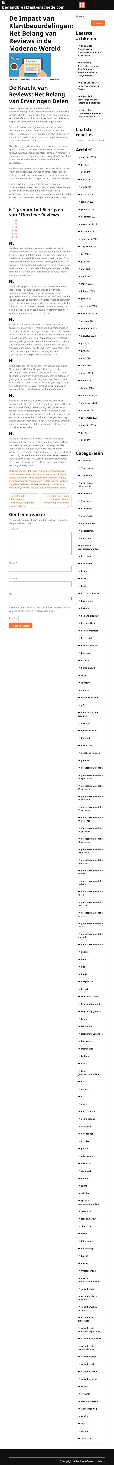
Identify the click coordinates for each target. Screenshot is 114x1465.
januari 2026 (87, 209)
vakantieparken (89, 1371)
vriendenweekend (90, 1401)
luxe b (84, 1063)
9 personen (86, 508)
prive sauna (87, 1156)
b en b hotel (87, 563)
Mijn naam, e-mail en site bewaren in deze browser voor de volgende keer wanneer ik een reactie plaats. (40, 609)
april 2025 (86, 276)
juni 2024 (85, 350)
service (34, 487)
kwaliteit (63, 480)
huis (83, 966)
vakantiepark (87, 1364)
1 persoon (86, 460)
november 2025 (89, 224)
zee (83, 1423)
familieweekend (89, 730)
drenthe (85, 690)
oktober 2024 (88, 320)
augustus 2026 (88, 157)
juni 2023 (85, 440)
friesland (85, 738)
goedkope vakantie (90, 752)
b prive (84, 586)
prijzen (84, 1148)
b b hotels (86, 556)
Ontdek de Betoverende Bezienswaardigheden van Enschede (22, 500)
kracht (54, 480)
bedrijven (35, 470)
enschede (86, 723)
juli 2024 (85, 343)
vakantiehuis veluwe (91, 1338)
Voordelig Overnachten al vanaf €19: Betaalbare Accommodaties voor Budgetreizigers (88, 69)
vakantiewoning (89, 1378)
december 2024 (89, 306)
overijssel (86, 1141)
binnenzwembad (89, 645)
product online (56, 484)
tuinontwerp (87, 1248)
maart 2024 (87, 373)
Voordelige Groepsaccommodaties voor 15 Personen (89, 113)
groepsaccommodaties (92, 944)
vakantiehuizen (88, 1356)
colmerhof (86, 682)
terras (84, 1233)
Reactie (13, 528)
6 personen (86, 493)
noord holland (88, 1118)
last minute (86, 1026)
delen (28, 474)
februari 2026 (88, 201)
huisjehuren (87, 981)
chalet (84, 675)
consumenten (16, 474)
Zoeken (80, 16)
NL (16, 220)
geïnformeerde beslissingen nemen (46, 477)
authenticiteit (22, 470)
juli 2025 (85, 254)
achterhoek (86, 515)
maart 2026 (87, 194)
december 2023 (89, 395)
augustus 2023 (88, 425)
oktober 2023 (88, 410)
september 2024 (89, 328)
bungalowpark (88, 667)
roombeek (86, 1170)
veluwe (84, 1386)
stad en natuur (88, 1218)
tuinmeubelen (88, 1241)
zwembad (86, 1438)
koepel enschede (89, 996)
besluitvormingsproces (53, 470)
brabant (85, 660)
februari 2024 (88, 380)
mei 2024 (86, 358)
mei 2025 (86, 268)
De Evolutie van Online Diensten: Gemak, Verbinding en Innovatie (57, 499)
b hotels (85, 571)
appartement (87, 530)
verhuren (85, 1393)
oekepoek (86, 1126)
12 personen (87, 468)
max (83, 1081)
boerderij (85, 653)
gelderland (86, 745)
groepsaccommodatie (92, 767)
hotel (47, 480)
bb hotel (85, 608)
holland (85, 951)
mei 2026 (86, 179)
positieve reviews (38, 484)
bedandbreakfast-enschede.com (33, 7)
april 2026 (86, 186)
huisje (84, 974)
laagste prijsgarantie (91, 1004)
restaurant (14, 487)
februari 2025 (88, 291)
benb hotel (86, 638)
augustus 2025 (88, 246)
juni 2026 (85, 172)
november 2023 (89, 402)
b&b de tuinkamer (90, 593)
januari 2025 (87, 298)
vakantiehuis (87, 1288)
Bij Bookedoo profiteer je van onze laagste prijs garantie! (89, 99)
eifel (83, 705)
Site (11, 594)
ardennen (86, 538)
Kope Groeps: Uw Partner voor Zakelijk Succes (88, 85)
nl (82, 1096)
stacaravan (86, 1211)
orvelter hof (87, 1133)
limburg (85, 1056)
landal (84, 1018)
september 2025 (89, 239)
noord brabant (88, 1111)
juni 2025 (85, 261)
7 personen (86, 501)
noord (84, 1104)
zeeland (85, 1431)
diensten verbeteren (42, 474)
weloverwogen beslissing (52, 487)
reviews (25, 487)
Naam (13, 563)
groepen (85, 760)
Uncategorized (88, 1270)
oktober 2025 (88, 231)
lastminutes (87, 1048)
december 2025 (89, 216)
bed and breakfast (90, 615)
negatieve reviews (18, 484)
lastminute (86, 1041)
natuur (84, 1089)
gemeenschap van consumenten (26, 480)
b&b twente (87, 600)
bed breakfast (88, 623)
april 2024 (86, 365)
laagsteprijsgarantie (91, 1011)
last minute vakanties (92, 1033)
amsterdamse (88, 523)
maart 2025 (87, 283)
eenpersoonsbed (89, 697)
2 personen (86, 475)
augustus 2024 (88, 335)
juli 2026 (85, 164)
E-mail (13, 578)
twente (84, 1263)
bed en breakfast (89, 630)
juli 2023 (85, 432)
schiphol (85, 1193)
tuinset (84, 1255)
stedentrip (86, 1226)
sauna (84, 1185)
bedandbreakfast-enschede (28, 79)
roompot (85, 1178)
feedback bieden (18, 477)
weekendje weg (89, 1408)
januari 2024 (87, 388)
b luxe (84, 578)
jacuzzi (84, 989)
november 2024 (89, 313)
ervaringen (60, 474)
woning (84, 1416)
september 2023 (89, 417)
